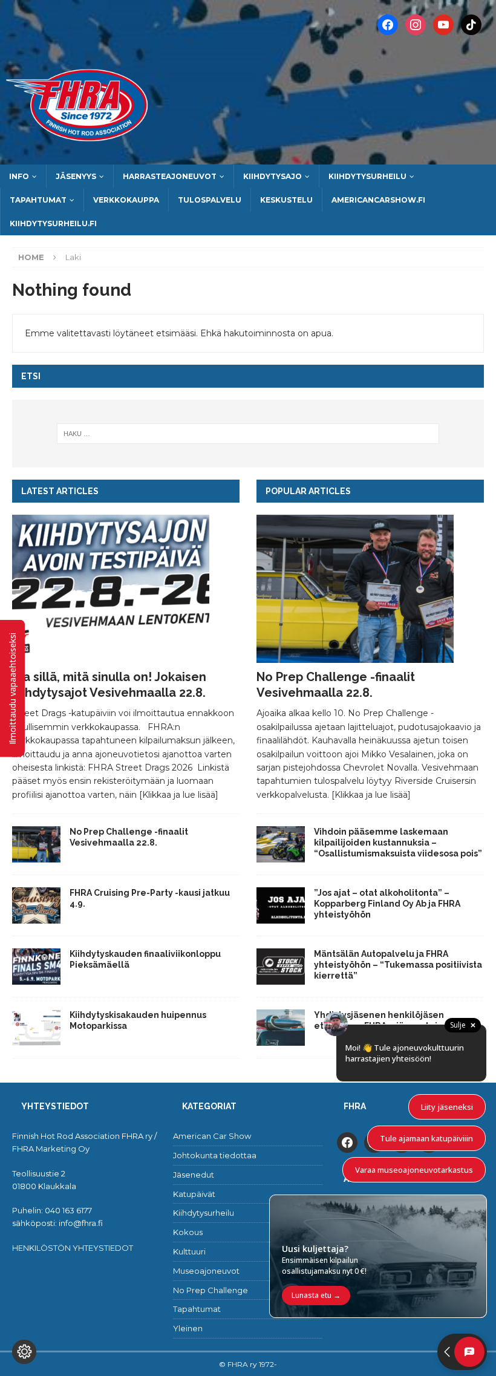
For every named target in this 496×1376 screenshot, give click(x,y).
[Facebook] (387, 24)
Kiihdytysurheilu (367, 176)
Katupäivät (194, 1194)
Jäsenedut (193, 1174)
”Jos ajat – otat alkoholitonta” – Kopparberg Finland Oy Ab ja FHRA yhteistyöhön (387, 903)
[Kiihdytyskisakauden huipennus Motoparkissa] (36, 1027)
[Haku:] (248, 433)
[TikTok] (471, 24)
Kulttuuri (189, 1251)
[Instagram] (415, 24)
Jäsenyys (76, 176)
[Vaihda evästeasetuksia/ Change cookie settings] (24, 1352)
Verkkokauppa (126, 199)
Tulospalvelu (209, 199)
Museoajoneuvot (206, 1271)
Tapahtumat (38, 199)
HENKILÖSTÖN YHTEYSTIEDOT (72, 1248)
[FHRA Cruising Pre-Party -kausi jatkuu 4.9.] (36, 905)
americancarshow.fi (378, 199)
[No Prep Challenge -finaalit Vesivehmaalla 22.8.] (36, 844)
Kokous (188, 1232)
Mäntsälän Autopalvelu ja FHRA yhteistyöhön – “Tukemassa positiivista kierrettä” (398, 964)
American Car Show (212, 1136)
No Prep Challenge (210, 1290)
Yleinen (188, 1328)
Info (19, 176)
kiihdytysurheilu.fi (53, 223)
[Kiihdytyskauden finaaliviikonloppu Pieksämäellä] (36, 966)
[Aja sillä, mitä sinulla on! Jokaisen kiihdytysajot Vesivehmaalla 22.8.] (126, 589)
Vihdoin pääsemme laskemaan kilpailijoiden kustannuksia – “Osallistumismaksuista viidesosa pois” (398, 842)
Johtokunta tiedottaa (214, 1155)
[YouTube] (443, 24)
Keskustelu (286, 199)
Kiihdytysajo (272, 176)
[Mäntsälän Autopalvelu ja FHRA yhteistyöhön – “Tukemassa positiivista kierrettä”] (280, 966)
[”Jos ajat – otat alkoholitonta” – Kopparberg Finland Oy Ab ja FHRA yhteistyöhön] (280, 905)
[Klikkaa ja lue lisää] (178, 794)
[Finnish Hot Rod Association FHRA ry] (248, 157)
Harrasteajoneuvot (170, 176)
